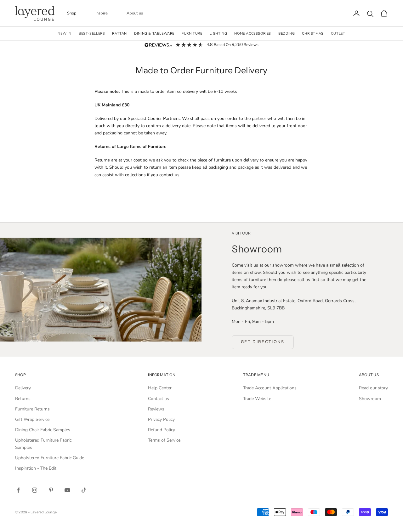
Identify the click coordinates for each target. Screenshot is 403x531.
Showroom (370, 399)
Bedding (286, 33)
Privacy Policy (161, 419)
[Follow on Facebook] (18, 490)
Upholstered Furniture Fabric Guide (49, 458)
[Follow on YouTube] (67, 490)
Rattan (119, 33)
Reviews (156, 409)
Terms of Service (164, 440)
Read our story (373, 388)
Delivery (23, 388)
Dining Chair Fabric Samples (42, 430)
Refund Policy (161, 430)
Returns (23, 399)
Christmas (312, 33)
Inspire (101, 13)
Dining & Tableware (154, 33)
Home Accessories (252, 33)
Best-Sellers (92, 33)
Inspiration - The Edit (35, 468)
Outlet (338, 33)
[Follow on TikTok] (84, 490)
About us (135, 13)
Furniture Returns (32, 409)
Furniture (192, 33)
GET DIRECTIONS (263, 342)
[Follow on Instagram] (34, 490)
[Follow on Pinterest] (51, 490)
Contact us (158, 399)
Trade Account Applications (270, 388)
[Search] (370, 14)
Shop (72, 13)
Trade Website (257, 399)
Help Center (160, 388)
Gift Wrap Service (32, 419)
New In (64, 33)
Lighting (218, 33)
